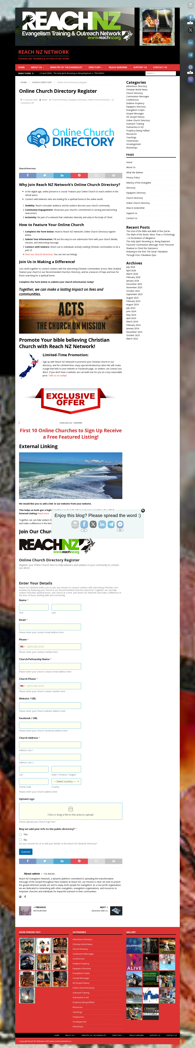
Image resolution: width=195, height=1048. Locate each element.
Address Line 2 (26, 762)
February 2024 (133, 325)
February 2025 (133, 301)
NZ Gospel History (135, 116)
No (25, 839)
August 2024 (132, 304)
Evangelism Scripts (135, 110)
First (21, 612)
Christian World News (136, 89)
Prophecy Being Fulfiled (137, 130)
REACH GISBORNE (118, 67)
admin (44, 99)
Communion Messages (137, 96)
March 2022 (132, 338)
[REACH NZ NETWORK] (97, 43)
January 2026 (132, 280)
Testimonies (132, 140)
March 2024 (132, 321)
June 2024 (131, 311)
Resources (131, 133)
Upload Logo (26, 799)
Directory (95, 67)
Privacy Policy (133, 177)
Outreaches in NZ (135, 127)
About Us (36, 67)
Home (21, 67)
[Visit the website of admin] (20, 896)
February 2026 (133, 277)
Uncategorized (133, 144)
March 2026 (132, 273)
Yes (26, 834)
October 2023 (133, 335)
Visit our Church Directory (39, 254)
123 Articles (49, 873)
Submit (25, 852)
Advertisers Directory (136, 86)
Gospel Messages (135, 113)
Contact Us (160, 67)
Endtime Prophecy (135, 103)
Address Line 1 (26, 750)
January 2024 (132, 328)
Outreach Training (135, 123)
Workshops (131, 147)
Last (53, 612)
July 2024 (130, 308)
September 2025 (134, 294)
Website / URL (27, 698)
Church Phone (28, 678)
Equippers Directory (78, 99)
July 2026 (130, 267)
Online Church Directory (99, 99)
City (21, 774)
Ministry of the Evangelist (66, 67)
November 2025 (134, 287)
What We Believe (134, 172)
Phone (24, 639)
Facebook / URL (28, 718)
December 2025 (134, 284)
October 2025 (133, 290)
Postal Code (25, 787)
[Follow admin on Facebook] (24, 896)
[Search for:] (160, 73)
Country (55, 787)
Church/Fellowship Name (35, 659)
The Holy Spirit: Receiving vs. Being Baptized (148, 241)
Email (23, 619)
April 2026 (131, 270)
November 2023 (134, 331)
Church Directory (60, 99)
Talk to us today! (57, 375)
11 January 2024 (30, 99)
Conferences (132, 99)
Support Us (140, 67)
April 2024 (131, 318)
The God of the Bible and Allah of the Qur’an (148, 231)
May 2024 (131, 314)
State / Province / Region (63, 774)
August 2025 (132, 297)
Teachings (131, 137)
